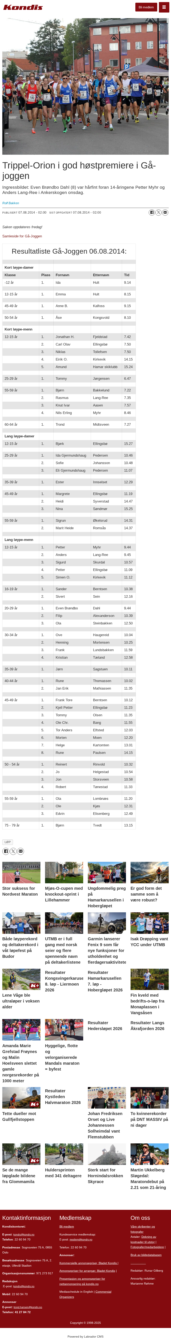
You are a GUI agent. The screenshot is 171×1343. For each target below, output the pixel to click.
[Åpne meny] (164, 7)
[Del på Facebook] (152, 212)
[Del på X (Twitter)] (158, 212)
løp (8, 842)
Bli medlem (146, 7)
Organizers (66, 1297)
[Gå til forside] (23, 7)
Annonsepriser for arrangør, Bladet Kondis (87, 1270)
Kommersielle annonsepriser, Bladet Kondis (88, 1263)
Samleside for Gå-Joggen (22, 236)
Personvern (138, 1263)
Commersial (103, 1291)
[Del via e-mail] (165, 212)
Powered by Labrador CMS (85, 1336)
